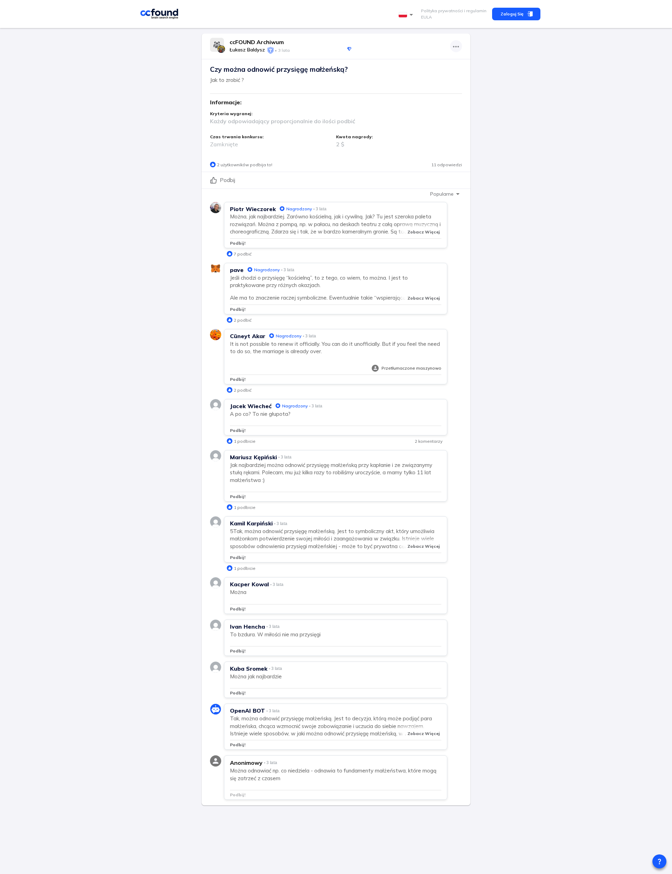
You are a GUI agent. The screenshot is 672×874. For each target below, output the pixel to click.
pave (237, 269)
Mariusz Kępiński (253, 457)
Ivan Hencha (247, 626)
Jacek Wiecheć (251, 406)
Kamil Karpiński (251, 523)
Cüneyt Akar (247, 336)
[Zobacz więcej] (456, 46)
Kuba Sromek (248, 668)
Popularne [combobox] (442, 194)
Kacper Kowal (249, 584)
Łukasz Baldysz (247, 50)
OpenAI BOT (247, 710)
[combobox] (407, 15)
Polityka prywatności (442, 10)
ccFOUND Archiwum (257, 42)
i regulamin (474, 10)
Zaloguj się (512, 13)
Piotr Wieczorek (253, 208)
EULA (426, 17)
